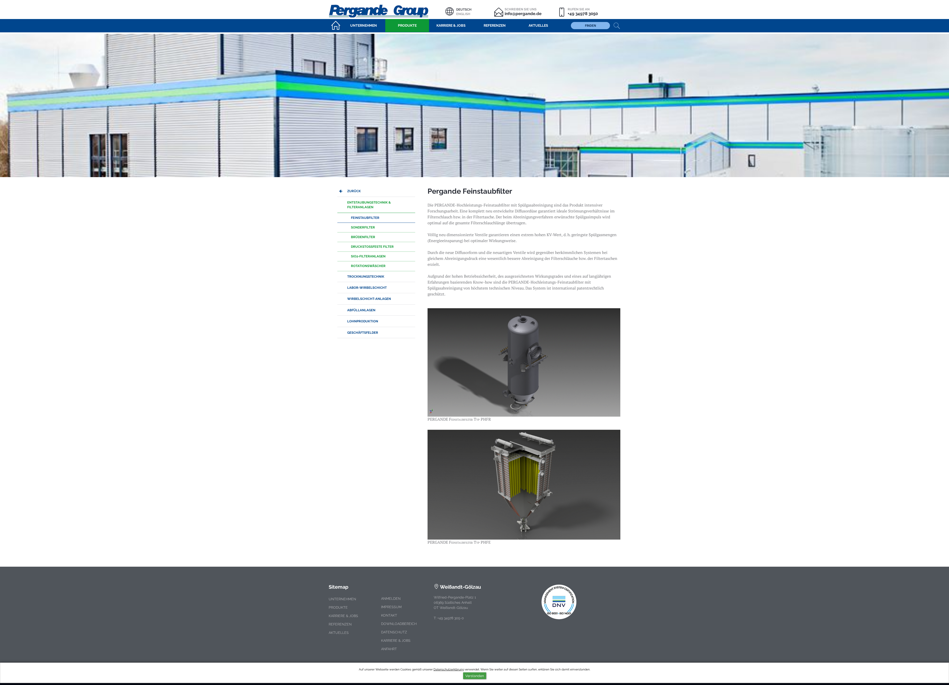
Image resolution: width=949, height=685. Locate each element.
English (463, 14)
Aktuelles (339, 633)
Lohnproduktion (362, 321)
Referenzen (340, 624)
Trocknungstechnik (365, 276)
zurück (354, 191)
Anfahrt (389, 649)
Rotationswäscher (368, 266)
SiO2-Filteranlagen (368, 256)
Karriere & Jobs (343, 616)
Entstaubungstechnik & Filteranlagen (369, 205)
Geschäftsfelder (362, 332)
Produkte (338, 607)
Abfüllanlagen (361, 310)
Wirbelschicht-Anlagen (369, 299)
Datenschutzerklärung (448, 669)
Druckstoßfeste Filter (372, 247)
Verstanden (474, 676)
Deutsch (464, 9)
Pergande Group (387, 10)
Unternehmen (342, 599)
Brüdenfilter (363, 237)
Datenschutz (394, 632)
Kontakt (389, 615)
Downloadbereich (399, 624)
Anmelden (391, 599)
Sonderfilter (363, 227)
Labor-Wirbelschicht (367, 288)
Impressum (391, 607)
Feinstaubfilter (365, 218)
